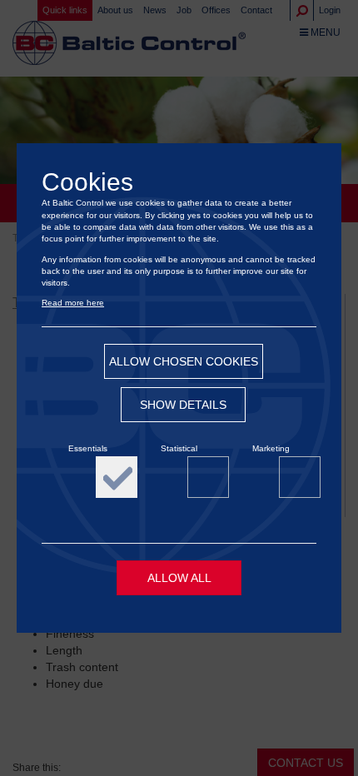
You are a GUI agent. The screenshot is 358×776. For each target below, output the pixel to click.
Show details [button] (183, 404)
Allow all (179, 577)
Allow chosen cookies (183, 361)
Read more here (73, 302)
